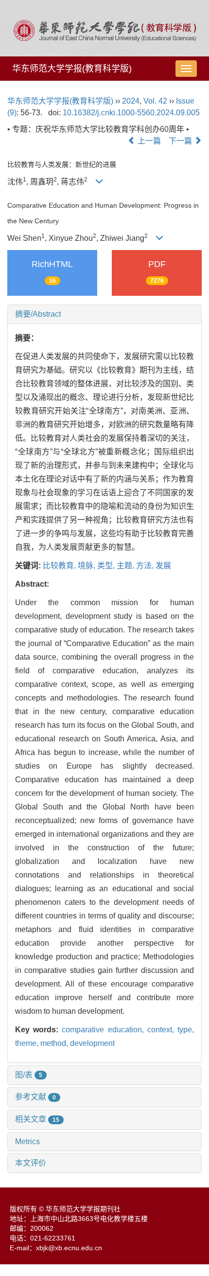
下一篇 (181, 141)
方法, (146, 565)
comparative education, (104, 1029)
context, (162, 1029)
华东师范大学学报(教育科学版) (72, 68)
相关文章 (37, 1119)
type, (185, 1029)
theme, (27, 1043)
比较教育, (60, 565)
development (92, 1043)
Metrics (27, 1141)
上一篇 (148, 141)
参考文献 (35, 1097)
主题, (126, 565)
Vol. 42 (155, 101)
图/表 (28, 1075)
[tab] (104, 314)
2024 (130, 101)
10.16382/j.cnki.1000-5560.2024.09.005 (131, 112)
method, (55, 1043)
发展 (163, 565)
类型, (107, 565)
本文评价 (30, 1163)
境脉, (87, 565)
